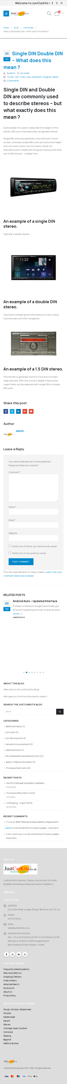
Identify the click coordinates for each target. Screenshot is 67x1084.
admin (12, 73)
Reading (7, 1036)
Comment (15, 472)
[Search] (60, 712)
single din (47, 77)
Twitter (12, 411)
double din (37, 77)
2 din (29, 77)
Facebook (5, 411)
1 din (17, 77)
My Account (8, 988)
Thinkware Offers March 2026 (20, 793)
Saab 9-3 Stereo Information (19, 762)
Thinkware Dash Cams (16, 768)
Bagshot (7, 1039)
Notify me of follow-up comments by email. (34, 546)
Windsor (7, 1013)
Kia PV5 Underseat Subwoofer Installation (25, 783)
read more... (9, 892)
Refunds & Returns (12, 973)
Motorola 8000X (13, 750)
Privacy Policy (9, 995)
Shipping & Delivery (12, 976)
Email (31, 411)
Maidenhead (9, 1017)
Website (13, 533)
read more (18, 617)
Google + (25, 411)
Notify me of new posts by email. (29, 553)
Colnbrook (8, 1032)
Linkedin (18, 954)
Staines (6, 1024)
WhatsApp (24, 954)
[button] (6, 13)
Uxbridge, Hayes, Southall (15, 1028)
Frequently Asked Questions (16, 969)
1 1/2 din (10, 77)
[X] (57, 3)
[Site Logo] (19, 14)
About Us (7, 992)
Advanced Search (11, 984)
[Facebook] (52, 3)
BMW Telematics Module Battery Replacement (37, 822)
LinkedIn (18, 411)
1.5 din (23, 77)
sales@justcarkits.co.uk (19, 928)
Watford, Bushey (11, 1043)
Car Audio (24, 73)
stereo (55, 77)
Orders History (10, 980)
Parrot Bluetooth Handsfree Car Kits (22, 756)
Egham (6, 1020)
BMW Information (14, 726)
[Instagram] (61, 3)
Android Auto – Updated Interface (35, 601)
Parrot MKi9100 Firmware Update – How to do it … (37, 828)
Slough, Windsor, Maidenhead (17, 1009)
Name (12, 506)
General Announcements (18, 744)
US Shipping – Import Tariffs (19, 803)
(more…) (17, 613)
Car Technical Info (14, 738)
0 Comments (13, 80)
